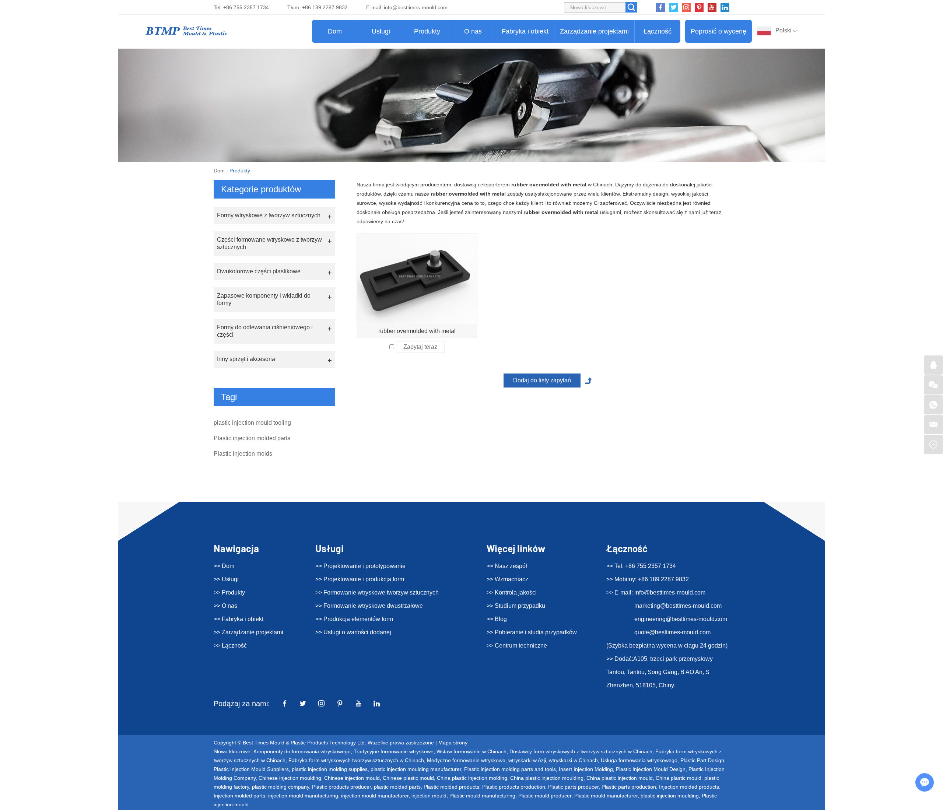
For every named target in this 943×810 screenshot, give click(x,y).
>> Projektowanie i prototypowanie (360, 566)
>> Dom (224, 566)
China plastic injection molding (472, 778)
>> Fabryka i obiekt (238, 619)
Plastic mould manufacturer (606, 796)
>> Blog (497, 619)
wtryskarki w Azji (527, 760)
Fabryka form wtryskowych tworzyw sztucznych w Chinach (356, 760)
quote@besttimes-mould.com (672, 632)
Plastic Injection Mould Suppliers (251, 769)
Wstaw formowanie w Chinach (471, 751)
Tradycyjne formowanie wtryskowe (394, 751)
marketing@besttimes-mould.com (678, 606)
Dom (335, 31)
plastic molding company (280, 787)
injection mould (428, 796)
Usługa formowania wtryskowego (639, 760)
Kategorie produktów (261, 189)
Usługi (381, 31)
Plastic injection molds (243, 453)
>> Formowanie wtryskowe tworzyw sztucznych (377, 592)
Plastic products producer (341, 787)
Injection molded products (689, 787)
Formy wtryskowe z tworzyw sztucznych (268, 215)
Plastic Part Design (702, 760)
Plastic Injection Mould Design (651, 769)
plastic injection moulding (670, 796)
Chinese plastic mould (408, 778)
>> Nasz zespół (507, 566)
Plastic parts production (629, 787)
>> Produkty (229, 592)
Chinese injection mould (352, 778)
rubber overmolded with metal (417, 331)
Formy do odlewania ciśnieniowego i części (265, 331)
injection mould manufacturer (375, 796)
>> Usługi (226, 579)
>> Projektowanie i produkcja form (359, 579)
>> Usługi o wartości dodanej (353, 632)
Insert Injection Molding (586, 769)
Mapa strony (452, 743)
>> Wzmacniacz (507, 579)
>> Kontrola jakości (512, 592)
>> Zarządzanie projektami (248, 632)
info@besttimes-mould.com (416, 7)
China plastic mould (678, 778)
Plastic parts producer (573, 787)
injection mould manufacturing (303, 796)
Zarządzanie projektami (594, 31)
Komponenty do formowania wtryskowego (302, 751)
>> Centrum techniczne (517, 645)
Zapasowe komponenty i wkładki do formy (264, 299)
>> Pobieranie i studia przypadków (532, 632)
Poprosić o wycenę (718, 31)
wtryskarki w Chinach (573, 760)
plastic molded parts (397, 787)
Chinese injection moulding (290, 778)
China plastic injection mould (619, 778)
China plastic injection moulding (546, 778)
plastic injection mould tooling (252, 423)
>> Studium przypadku (516, 606)
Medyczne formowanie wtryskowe (466, 760)
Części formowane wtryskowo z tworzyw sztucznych (269, 243)
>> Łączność (230, 645)
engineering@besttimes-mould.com (680, 619)
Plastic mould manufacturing (482, 796)
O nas (473, 31)
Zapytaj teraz (420, 347)
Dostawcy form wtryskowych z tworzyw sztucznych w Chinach (580, 751)
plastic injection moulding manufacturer (416, 769)
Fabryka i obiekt (525, 31)
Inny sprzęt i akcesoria (246, 359)
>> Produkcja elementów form (354, 619)
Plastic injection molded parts (252, 438)
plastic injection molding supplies (330, 769)
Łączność (658, 31)
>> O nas (225, 606)
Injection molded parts (239, 796)
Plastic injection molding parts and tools (510, 769)
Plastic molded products (451, 787)
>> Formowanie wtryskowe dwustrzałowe (369, 606)
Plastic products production (513, 787)
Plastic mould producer (544, 796)
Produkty (427, 31)
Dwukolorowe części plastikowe (259, 271)
